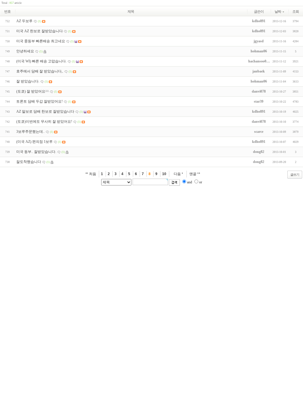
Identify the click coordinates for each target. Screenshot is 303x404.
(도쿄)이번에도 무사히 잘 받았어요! (44, 121)
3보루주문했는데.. (30, 132)
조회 (295, 11)
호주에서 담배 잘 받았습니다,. (39, 71)
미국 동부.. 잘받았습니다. (36, 152)
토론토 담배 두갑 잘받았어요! (39, 101)
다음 (177, 174)
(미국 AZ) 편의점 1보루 (34, 142)
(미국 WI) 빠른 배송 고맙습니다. (41, 61)
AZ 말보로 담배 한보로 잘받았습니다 (45, 111)
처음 (92, 174)
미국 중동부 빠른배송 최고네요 (40, 41)
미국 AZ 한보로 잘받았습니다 (39, 31)
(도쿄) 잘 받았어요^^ (32, 91)
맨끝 (192, 174)
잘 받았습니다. (27, 81)
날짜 (278, 11)
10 (164, 174)
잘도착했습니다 (28, 162)
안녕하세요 (25, 51)
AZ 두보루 (24, 21)
